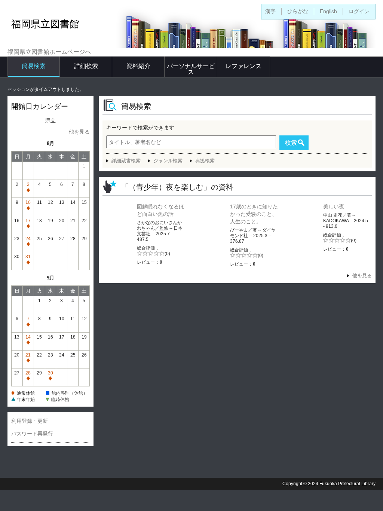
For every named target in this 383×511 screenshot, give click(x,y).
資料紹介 (138, 66)
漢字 (270, 11)
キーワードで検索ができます (140, 128)
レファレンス (243, 66)
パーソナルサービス (191, 69)
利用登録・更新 (29, 421)
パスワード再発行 (32, 434)
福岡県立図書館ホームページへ (49, 52)
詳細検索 (86, 66)
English (328, 11)
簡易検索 (34, 66)
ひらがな (297, 11)
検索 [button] (291, 143)
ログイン (359, 11)
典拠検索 (205, 160)
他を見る (79, 132)
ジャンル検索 (168, 160)
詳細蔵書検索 (126, 160)
